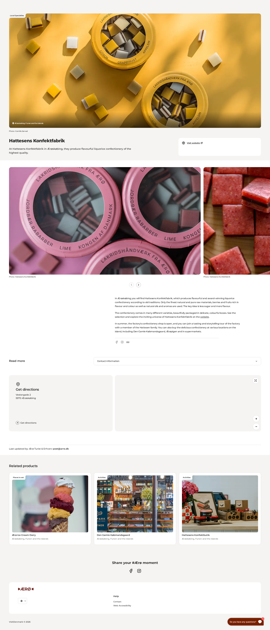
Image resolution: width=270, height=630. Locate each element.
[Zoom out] (256, 426)
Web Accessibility (122, 605)
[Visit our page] (139, 570)
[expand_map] (256, 380)
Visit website (193, 143)
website (204, 317)
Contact (117, 601)
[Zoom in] (256, 418)
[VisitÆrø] (26, 589)
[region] (188, 403)
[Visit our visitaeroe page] (130, 570)
